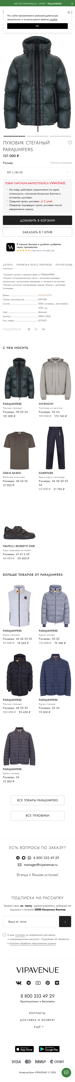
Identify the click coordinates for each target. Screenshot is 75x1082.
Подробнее (55, 3)
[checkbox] (36, 939)
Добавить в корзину (37, 220)
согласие (20, 935)
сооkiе (53, 19)
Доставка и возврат (37, 1020)
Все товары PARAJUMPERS (37, 800)
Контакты (37, 1013)
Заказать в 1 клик (37, 232)
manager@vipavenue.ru (41, 864)
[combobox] (37, 172)
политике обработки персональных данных (32, 943)
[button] (14, 136)
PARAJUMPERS (45, 295)
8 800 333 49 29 (46, 857)
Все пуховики (37, 815)
